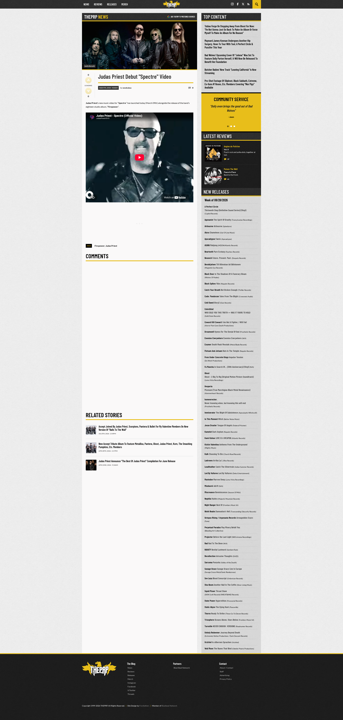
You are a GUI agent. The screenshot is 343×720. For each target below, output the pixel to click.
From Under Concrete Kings (216, 357)
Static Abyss (210, 606)
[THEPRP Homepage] (171, 4)
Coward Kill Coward (213, 322)
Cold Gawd (209, 302)
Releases (112, 4)
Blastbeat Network (169, 706)
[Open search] (256, 4)
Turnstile (208, 626)
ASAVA (207, 245)
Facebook (132, 686)
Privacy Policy (226, 679)
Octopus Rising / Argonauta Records (220, 517)
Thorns (208, 613)
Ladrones (209, 460)
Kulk (206, 453)
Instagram (132, 683)
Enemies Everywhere (214, 338)
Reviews (98, 4)
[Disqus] (139, 301)
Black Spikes (210, 283)
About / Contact (226, 668)
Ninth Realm (210, 511)
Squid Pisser (210, 591)
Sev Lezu (208, 578)
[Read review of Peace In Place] (213, 175)
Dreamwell (209, 331)
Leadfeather (210, 466)
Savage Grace (211, 568)
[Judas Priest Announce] (91, 465)
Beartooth (209, 251)
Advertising (224, 675)
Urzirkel (208, 642)
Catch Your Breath (212, 289)
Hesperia (208, 386)
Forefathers (144, 706)
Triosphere (209, 619)
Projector (209, 536)
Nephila (208, 498)
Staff (222, 671)
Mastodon (209, 479)
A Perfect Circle (211, 206)
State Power (210, 600)
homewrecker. (211, 399)
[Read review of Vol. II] (213, 153)
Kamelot (208, 431)
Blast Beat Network (182, 668)
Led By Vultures (211, 473)
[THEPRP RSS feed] (248, 4)
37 (228, 159)
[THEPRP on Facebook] (237, 4)
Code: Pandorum (212, 296)
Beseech (208, 257)
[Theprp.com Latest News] (99, 669)
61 (228, 179)
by (125, 88)
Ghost (207, 373)
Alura (207, 232)
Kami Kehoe (210, 438)
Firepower (100, 245)
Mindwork (209, 485)
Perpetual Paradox (213, 527)
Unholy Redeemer (212, 632)
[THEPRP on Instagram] (232, 4)
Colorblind (209, 308)
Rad (206, 543)
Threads (131, 694)
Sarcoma (208, 562)
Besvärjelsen (210, 264)
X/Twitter (131, 690)
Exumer (208, 344)
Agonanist (209, 219)
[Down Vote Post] (88, 91)
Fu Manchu (209, 366)
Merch (124, 4)
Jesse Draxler (211, 425)
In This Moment (211, 418)
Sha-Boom (209, 584)
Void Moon (209, 648)
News (86, 4)
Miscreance (210, 492)
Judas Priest (111, 245)
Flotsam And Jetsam (213, 350)
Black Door (209, 273)
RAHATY (208, 549)
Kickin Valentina (212, 444)
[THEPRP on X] (243, 4)
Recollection (210, 556)
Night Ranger (210, 504)
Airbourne (209, 226)
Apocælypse (210, 238)
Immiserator (210, 412)
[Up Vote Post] (88, 80)
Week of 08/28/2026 (216, 200)
